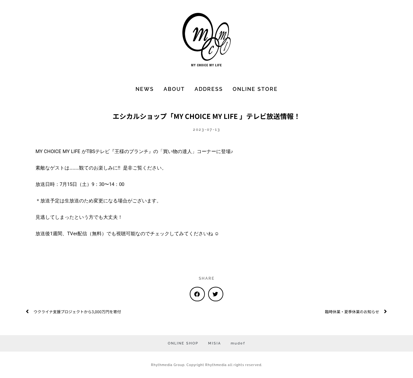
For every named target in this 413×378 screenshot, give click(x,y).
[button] (197, 294)
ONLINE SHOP (183, 343)
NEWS (145, 89)
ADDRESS (209, 89)
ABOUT (174, 89)
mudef (238, 343)
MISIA (214, 343)
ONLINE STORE (255, 89)
